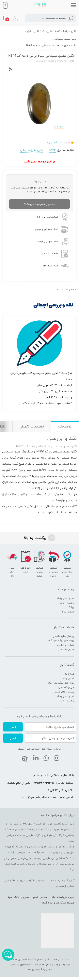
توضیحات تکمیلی (32, 426)
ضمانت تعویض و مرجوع (46, 229)
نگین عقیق (33, 31)
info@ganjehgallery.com (39, 797)
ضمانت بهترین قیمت (47, 241)
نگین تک (47, 31)
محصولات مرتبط (66, 289)
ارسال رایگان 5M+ (49, 266)
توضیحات (65, 426)
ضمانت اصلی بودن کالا (47, 217)
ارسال (13, 727)
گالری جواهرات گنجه (65, 31)
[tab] (65, 426)
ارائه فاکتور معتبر (49, 253)
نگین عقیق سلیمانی (65, 39)
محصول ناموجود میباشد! (39, 204)
